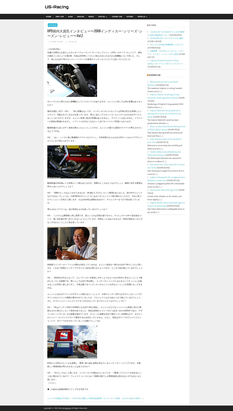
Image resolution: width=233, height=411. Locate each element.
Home (48, 16)
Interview (52, 25)
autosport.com (154, 75)
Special (101, 16)
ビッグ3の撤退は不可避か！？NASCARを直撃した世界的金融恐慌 (75, 398)
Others (129, 16)
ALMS (70, 16)
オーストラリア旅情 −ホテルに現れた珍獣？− (122, 398)
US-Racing (57, 6)
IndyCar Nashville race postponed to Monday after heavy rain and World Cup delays (164, 113)
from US (141, 16)
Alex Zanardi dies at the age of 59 (164, 190)
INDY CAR (60, 16)
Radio (91, 16)
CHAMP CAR (117, 16)
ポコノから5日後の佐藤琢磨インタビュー (167, 44)
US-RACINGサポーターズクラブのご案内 (166, 38)
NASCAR (80, 16)
